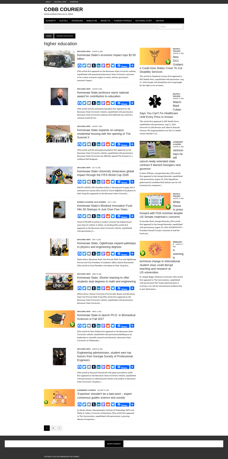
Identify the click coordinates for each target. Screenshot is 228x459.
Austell (63, 21)
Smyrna (160, 21)
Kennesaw (77, 21)
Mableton (91, 21)
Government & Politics (86, 390)
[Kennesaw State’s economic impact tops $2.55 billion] (59, 66)
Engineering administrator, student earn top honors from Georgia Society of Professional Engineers (105, 356)
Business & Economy (85, 202)
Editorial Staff (60, 2)
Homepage (74, 2)
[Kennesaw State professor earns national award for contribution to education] (59, 103)
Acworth (51, 21)
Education (81, 51)
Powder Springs (123, 21)
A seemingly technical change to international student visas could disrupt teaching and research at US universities (161, 261)
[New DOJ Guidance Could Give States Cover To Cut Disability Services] (155, 63)
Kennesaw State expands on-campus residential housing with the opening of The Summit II (104, 133)
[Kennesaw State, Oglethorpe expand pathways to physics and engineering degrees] (59, 254)
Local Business (100, 202)
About (48, 2)
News (88, 51)
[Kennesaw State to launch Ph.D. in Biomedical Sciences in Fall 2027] (59, 326)
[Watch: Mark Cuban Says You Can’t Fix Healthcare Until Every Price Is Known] (155, 108)
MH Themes (75, 456)
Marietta (105, 21)
